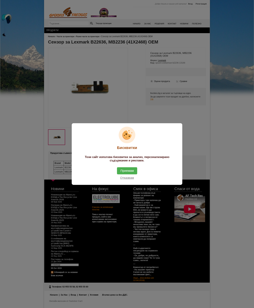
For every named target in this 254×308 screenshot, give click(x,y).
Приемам (127, 170)
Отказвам (127, 177)
